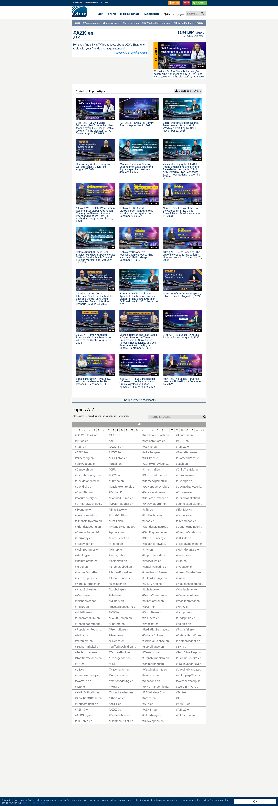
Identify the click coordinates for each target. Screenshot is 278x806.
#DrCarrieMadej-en (184, 23)
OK (255, 801)
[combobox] (175, 417)
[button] (174, 3)
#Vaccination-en (91, 23)
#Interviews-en (131, 23)
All (139, 424)
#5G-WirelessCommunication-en (156, 23)
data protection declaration (34, 802)
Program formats (129, 13)
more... (200, 22)
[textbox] (175, 417)
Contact (104, 2)
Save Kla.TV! (77, 2)
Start (101, 13)
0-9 (202, 429)
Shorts (112, 13)
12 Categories (152, 13)
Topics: (77, 22)
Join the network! (91, 2)
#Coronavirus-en (111, 23)
